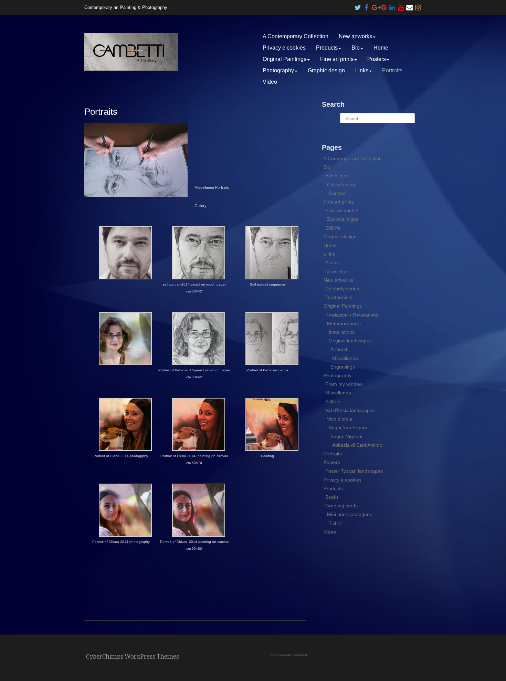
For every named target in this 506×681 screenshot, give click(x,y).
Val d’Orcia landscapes (350, 410)
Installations (342, 332)
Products (327, 48)
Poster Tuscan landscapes (354, 471)
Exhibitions (337, 175)
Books (332, 497)
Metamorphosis (344, 323)
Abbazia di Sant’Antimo (357, 445)
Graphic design (326, 70)
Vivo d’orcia (339, 419)
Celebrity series (342, 288)
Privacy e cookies (284, 48)
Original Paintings (284, 59)
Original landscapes (350, 340)
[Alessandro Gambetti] (131, 51)
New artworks (355, 36)
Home (380, 48)
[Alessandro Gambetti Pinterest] (383, 5)
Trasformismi (339, 297)
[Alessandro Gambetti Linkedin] (392, 5)
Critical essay (341, 184)
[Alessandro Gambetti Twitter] (358, 5)
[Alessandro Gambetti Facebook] (366, 5)
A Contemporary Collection (295, 36)
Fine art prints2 (341, 210)
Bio (355, 48)
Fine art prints (337, 59)
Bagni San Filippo (348, 427)
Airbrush (339, 349)
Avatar (332, 262)
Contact (337, 193)
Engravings (342, 367)
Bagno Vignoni (346, 436)
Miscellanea (345, 358)
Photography (278, 70)
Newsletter (336, 271)
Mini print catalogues (349, 514)
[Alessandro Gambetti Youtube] (401, 5)
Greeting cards (341, 505)
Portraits (392, 70)
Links (361, 70)
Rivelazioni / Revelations (351, 315)
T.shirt (335, 523)
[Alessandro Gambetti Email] (409, 5)
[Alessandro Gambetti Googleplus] (375, 5)
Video (270, 82)
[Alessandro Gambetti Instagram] (418, 5)
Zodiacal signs (342, 219)
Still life (332, 228)
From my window (343, 384)
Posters (376, 59)
